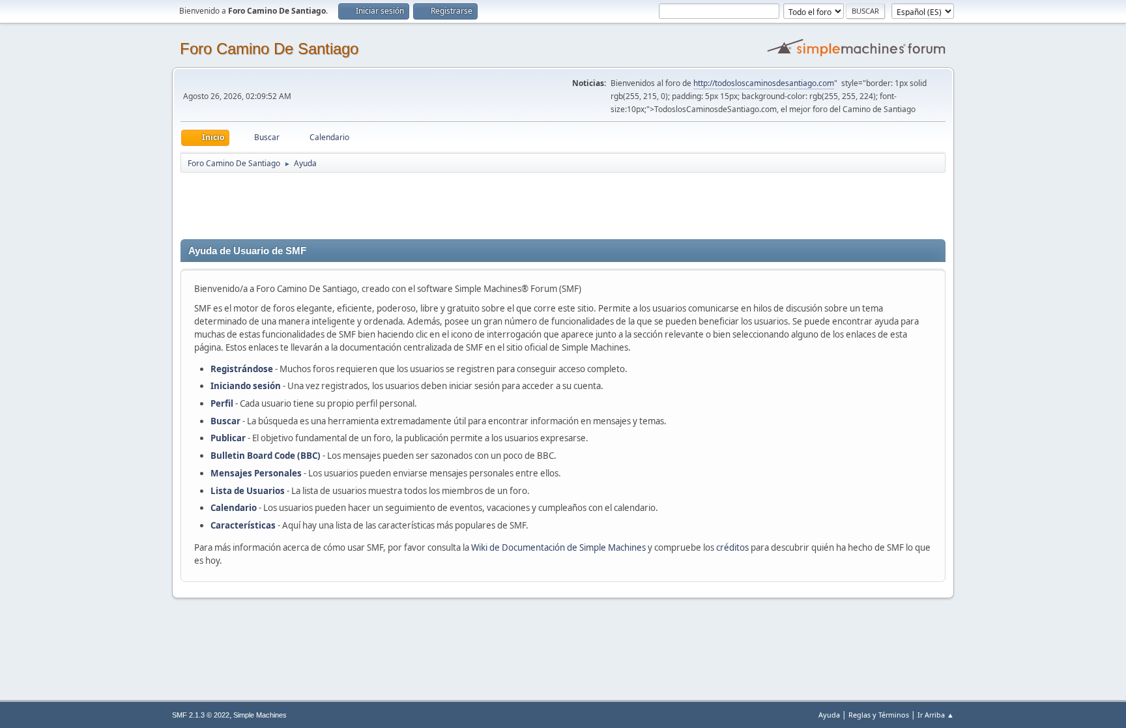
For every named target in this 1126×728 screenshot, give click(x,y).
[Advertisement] (410, 203)
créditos (732, 547)
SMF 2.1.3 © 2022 (200, 715)
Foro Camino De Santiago (269, 48)
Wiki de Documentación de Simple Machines (558, 547)
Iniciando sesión (245, 386)
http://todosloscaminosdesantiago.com (763, 83)
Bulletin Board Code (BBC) (266, 455)
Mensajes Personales (256, 473)
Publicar (228, 438)
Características (243, 525)
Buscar (225, 421)
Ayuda (829, 715)
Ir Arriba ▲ (935, 715)
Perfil (221, 403)
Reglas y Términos (878, 715)
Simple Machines (260, 715)
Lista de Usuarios (247, 491)
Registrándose (241, 369)
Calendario (233, 508)
